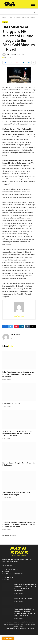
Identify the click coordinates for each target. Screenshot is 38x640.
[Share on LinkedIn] (23, 62)
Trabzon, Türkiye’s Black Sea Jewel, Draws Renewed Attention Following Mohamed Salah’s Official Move (17, 433)
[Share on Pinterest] (17, 62)
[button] (33, 4)
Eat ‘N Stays (12, 54)
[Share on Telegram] (29, 62)
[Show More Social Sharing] (34, 62)
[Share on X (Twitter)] (11, 62)
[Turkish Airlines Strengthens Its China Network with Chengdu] (19, 480)
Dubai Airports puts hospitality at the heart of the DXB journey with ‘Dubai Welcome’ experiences (18, 374)
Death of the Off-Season (11, 404)
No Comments (8, 57)
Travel (5, 22)
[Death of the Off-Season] (19, 392)
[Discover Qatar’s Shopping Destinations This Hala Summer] (19, 451)
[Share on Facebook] (5, 62)
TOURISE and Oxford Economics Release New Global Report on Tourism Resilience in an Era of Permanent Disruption (18, 524)
